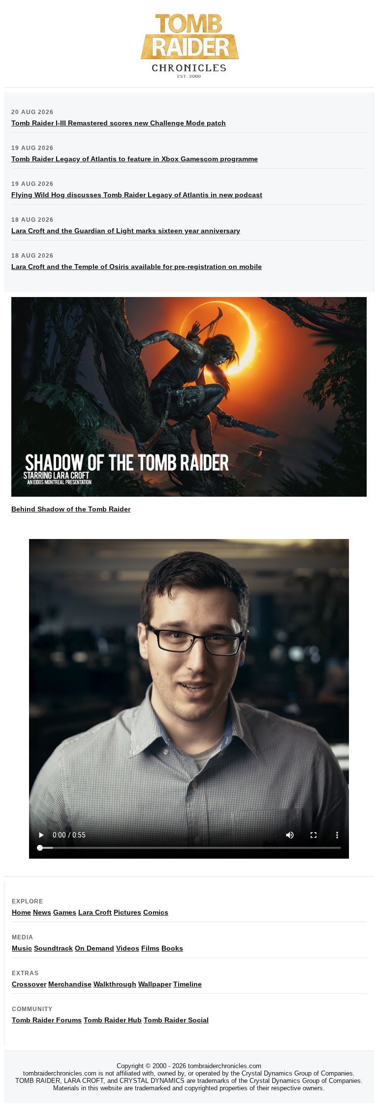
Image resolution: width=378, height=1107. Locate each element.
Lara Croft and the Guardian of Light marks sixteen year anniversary (125, 231)
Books (172, 948)
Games (64, 912)
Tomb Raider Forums (47, 1020)
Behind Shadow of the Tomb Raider (70, 509)
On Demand (94, 948)
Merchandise (70, 984)
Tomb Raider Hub (113, 1020)
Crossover (29, 984)
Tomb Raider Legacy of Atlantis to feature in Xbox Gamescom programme (134, 159)
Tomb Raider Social (176, 1020)
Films (150, 948)
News (42, 912)
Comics (155, 912)
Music (22, 948)
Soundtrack (53, 948)
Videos (127, 948)
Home (21, 912)
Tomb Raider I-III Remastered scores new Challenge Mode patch (118, 123)
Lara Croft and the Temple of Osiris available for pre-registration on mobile (136, 266)
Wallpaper (154, 984)
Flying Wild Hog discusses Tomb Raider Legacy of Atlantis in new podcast (136, 195)
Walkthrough (115, 984)
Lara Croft (95, 912)
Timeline (187, 984)
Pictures (127, 912)
